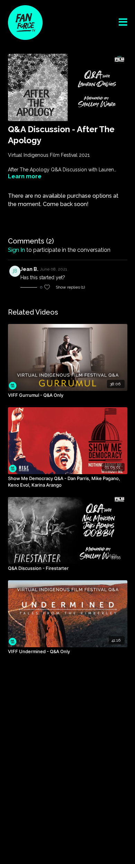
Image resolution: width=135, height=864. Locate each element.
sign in (16, 250)
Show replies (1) (70, 287)
